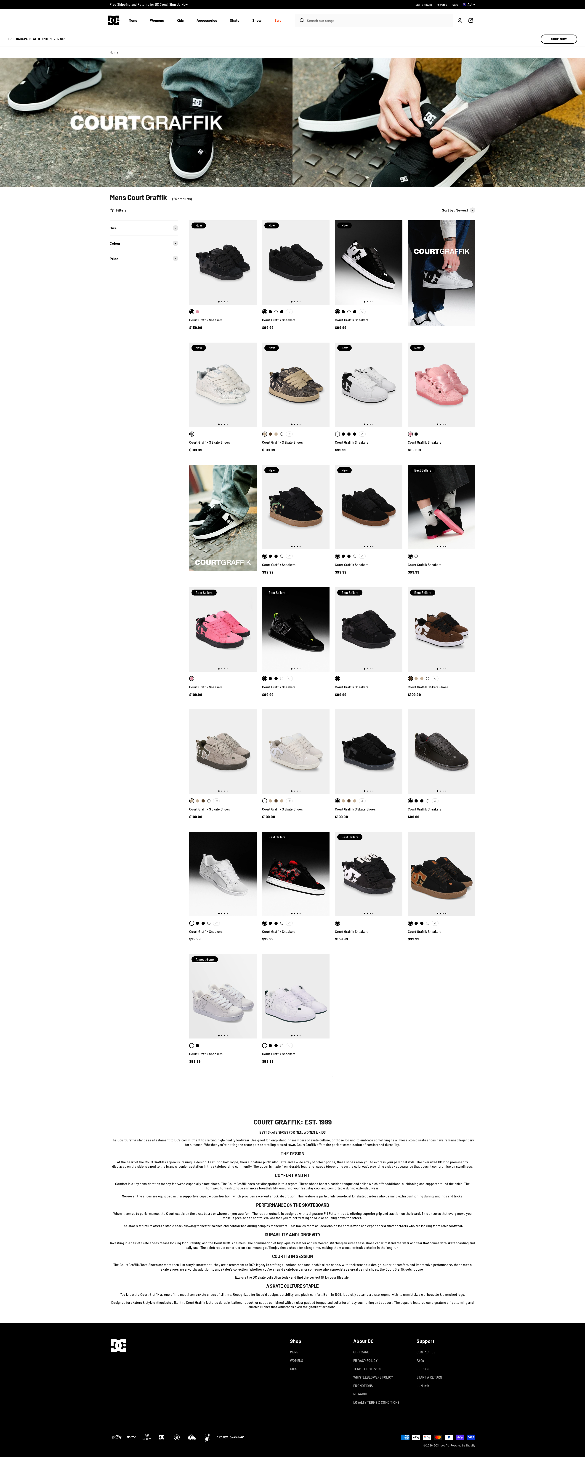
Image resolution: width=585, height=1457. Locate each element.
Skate (234, 20)
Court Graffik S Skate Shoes (209, 442)
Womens (157, 20)
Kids (180, 20)
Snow (257, 20)
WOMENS (296, 1361)
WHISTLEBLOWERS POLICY (373, 1377)
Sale (278, 20)
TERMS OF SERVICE (367, 1369)
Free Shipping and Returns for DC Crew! (149, 4)
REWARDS (360, 1394)
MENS (294, 1352)
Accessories (207, 20)
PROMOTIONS (363, 1386)
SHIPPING (424, 1369)
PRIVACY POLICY (365, 1361)
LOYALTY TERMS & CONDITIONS (376, 1402)
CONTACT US (426, 1352)
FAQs (420, 1361)
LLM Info (423, 1386)
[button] (134, 20)
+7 (289, 311)
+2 (289, 434)
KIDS (293, 1369)
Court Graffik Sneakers (206, 320)
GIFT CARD (361, 1352)
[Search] (300, 20)
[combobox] (379, 20)
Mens (133, 20)
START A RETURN (429, 1377)
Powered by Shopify (463, 1445)
